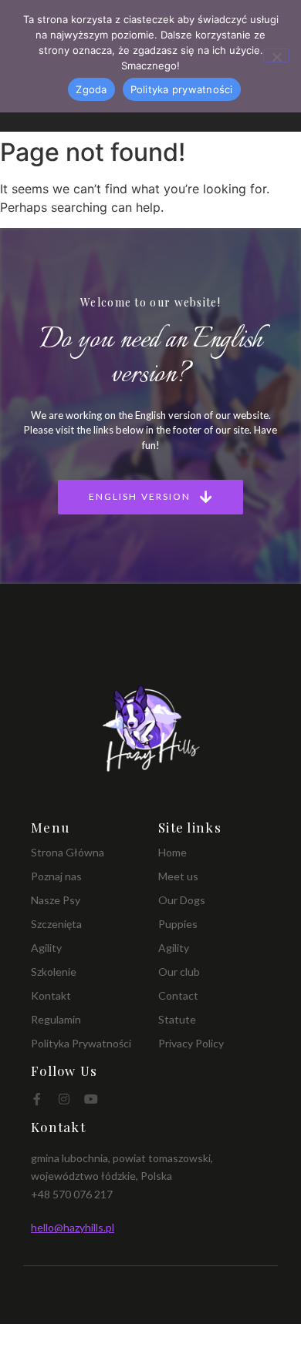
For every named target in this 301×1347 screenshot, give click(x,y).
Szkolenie (53, 971)
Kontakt (51, 995)
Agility (46, 947)
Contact (178, 995)
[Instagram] (64, 1099)
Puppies (178, 923)
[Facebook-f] (37, 1099)
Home (172, 852)
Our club (179, 971)
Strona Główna (67, 852)
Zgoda (91, 89)
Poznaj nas (56, 876)
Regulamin (56, 1019)
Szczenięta (56, 923)
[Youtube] (91, 1099)
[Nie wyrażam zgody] (276, 55)
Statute (177, 1019)
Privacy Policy (191, 1043)
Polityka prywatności (181, 89)
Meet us (178, 876)
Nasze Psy (55, 899)
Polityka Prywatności (81, 1043)
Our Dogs (181, 899)
